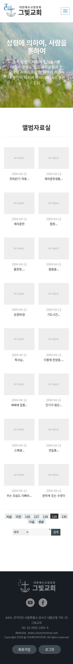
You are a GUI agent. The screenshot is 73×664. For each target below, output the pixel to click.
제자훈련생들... (54, 179)
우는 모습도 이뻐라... (19, 495)
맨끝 (41, 522)
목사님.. (19, 360)
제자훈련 (19, 224)
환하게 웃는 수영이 (53, 495)
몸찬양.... (19, 269)
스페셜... (19, 450)
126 (27, 517)
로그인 (49, 649)
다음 (31, 522)
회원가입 (24, 649)
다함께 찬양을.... (54, 360)
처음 (9, 517)
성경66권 (19, 314)
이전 (18, 517)
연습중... (54, 450)
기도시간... (53, 314)
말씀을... (54, 269)
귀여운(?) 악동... (19, 179)
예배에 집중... (19, 405)
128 (45, 517)
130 (64, 517)
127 (36, 517)
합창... (54, 224)
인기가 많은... (54, 405)
